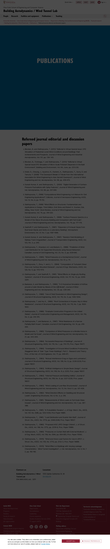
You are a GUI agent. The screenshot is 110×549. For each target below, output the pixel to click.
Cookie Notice (45, 544)
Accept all (70, 541)
